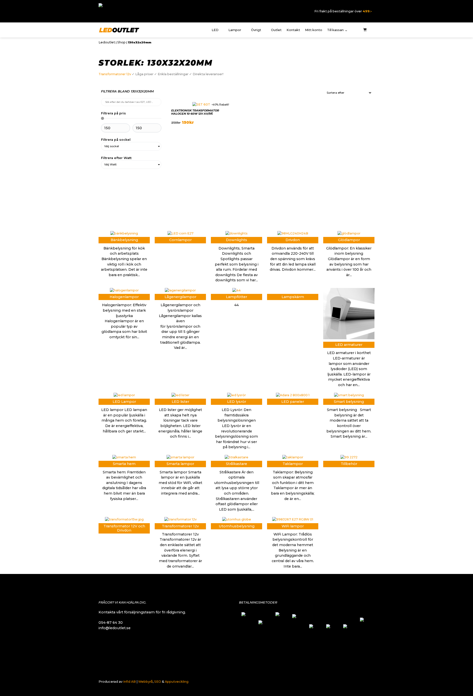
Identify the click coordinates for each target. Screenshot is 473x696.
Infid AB (129, 681)
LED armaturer (348, 344)
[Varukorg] (364, 30)
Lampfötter (236, 297)
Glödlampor (349, 240)
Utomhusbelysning (236, 526)
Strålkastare (236, 464)
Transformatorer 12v (115, 74)
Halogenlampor (124, 297)
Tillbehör (349, 464)
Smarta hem (124, 464)
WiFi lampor (293, 526)
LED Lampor (124, 401)
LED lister (180, 401)
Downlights (236, 240)
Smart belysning (349, 401)
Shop (121, 42)
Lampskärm (293, 297)
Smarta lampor (180, 464)
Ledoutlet (107, 42)
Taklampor (293, 464)
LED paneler (292, 401)
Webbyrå (145, 681)
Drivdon (293, 240)
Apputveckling (176, 681)
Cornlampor (180, 240)
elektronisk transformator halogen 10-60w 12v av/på (195, 112)
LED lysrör (236, 401)
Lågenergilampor (180, 297)
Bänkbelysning (124, 240)
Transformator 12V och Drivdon (124, 528)
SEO (157, 681)
